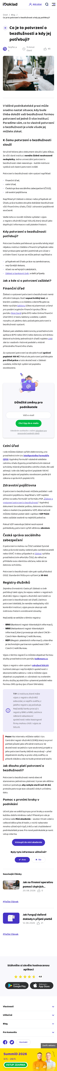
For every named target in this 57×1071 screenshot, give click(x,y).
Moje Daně (16, 313)
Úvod (5, 14)
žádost (38, 554)
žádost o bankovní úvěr (17, 273)
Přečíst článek (10, 902)
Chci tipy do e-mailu (29, 423)
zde (50, 339)
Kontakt (23, 1042)
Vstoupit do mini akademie (28, 842)
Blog (13, 14)
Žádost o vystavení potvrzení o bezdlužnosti (28, 500)
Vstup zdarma (15, 1064)
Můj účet (37, 4)
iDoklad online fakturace (10, 4)
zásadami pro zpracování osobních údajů (32, 432)
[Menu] (52, 4)
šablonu (21, 306)
